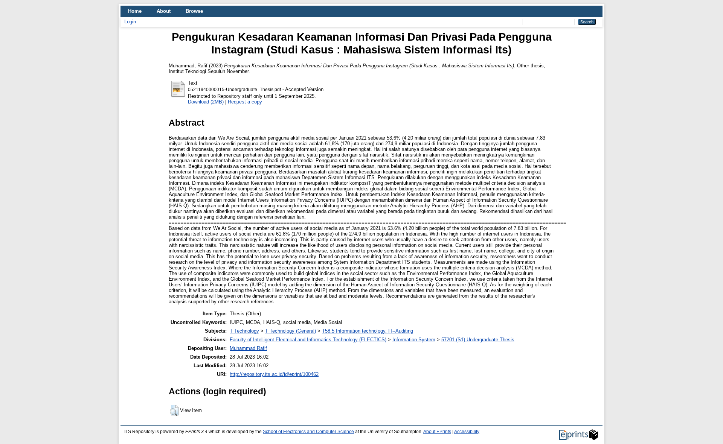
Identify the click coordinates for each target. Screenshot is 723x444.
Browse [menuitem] (194, 11)
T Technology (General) (290, 331)
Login (130, 21)
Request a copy (245, 102)
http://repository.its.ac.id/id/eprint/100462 (274, 374)
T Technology (244, 331)
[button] (174, 410)
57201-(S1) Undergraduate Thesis (477, 339)
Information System (413, 339)
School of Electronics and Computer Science (308, 431)
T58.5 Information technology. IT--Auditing (367, 331)
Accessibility (466, 431)
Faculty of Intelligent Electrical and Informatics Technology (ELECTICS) (308, 339)
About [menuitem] (164, 11)
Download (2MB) (206, 102)
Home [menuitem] (135, 11)
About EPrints (437, 431)
